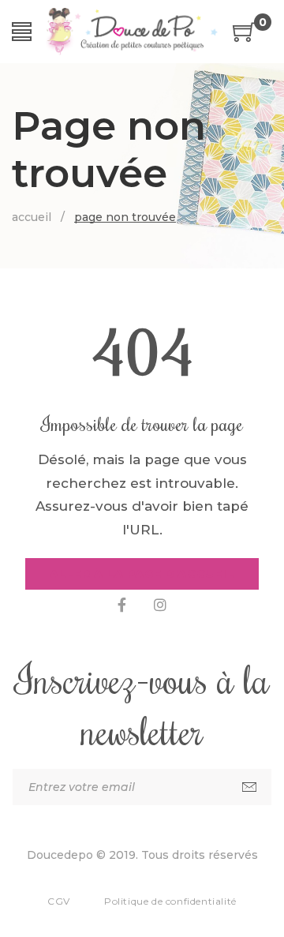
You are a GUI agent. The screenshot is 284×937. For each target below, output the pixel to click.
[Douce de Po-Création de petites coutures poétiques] (132, 31)
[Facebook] (122, 605)
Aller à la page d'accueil (142, 574)
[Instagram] (160, 605)
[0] (244, 37)
